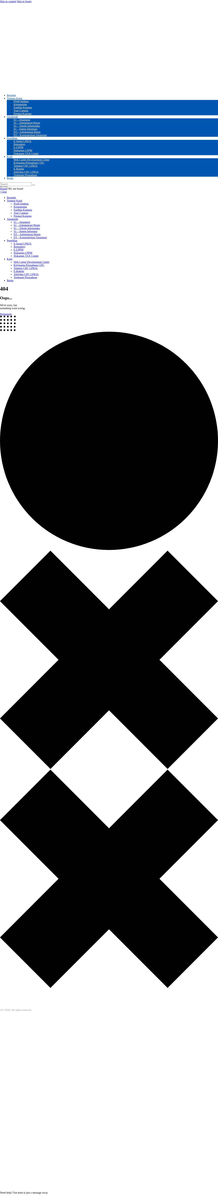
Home (3, 188)
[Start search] (33, 185)
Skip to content (8, 1)
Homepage (6, 314)
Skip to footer (24, 1)
